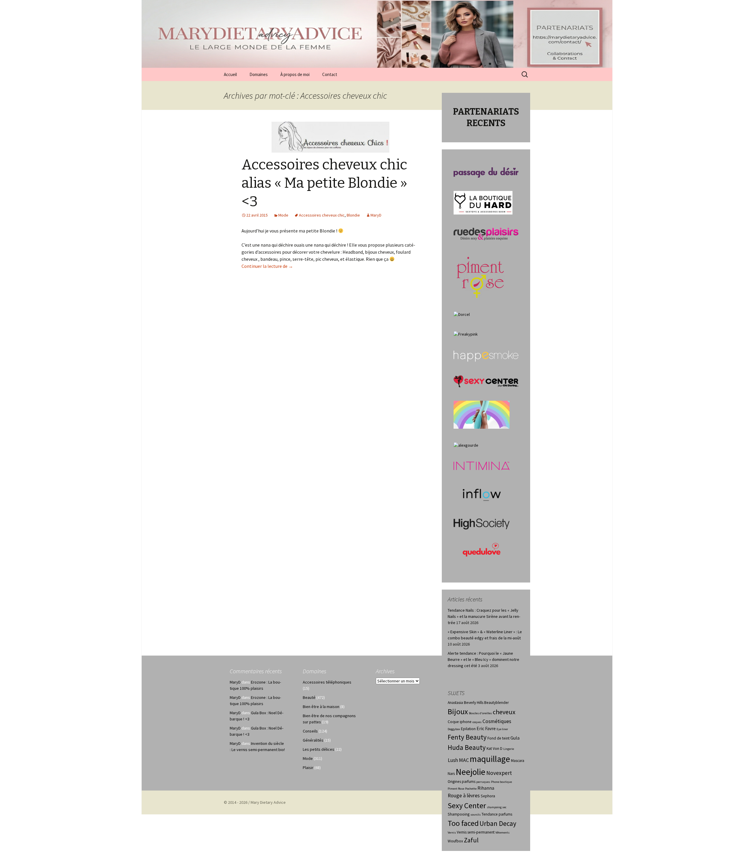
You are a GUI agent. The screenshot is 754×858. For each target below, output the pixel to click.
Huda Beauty (467, 747)
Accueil (230, 74)
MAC (464, 760)
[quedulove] (482, 549)
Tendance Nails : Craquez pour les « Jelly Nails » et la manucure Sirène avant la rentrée (484, 616)
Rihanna (485, 788)
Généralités (313, 740)
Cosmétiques (496, 721)
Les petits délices (318, 749)
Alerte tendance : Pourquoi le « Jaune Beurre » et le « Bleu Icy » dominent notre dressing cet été (483, 659)
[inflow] (482, 493)
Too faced (463, 823)
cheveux (504, 712)
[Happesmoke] (486, 356)
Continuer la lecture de (267, 266)
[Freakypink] (466, 333)
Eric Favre (486, 728)
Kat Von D (494, 748)
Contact (329, 74)
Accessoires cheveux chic (322, 215)
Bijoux (458, 711)
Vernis (452, 832)
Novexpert (499, 772)
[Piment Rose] (480, 275)
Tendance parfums (497, 814)
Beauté (309, 697)
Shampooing (458, 814)
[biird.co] (482, 414)
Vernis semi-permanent (476, 832)
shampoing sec (496, 807)
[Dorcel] (462, 314)
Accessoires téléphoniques (327, 682)
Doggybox (454, 729)
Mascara (517, 760)
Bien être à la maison (321, 706)
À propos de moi (295, 74)
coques (477, 722)
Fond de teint (498, 738)
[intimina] (482, 465)
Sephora (488, 795)
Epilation (468, 728)
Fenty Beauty (467, 737)
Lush (453, 760)
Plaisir (308, 767)
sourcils (475, 814)
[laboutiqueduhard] (483, 202)
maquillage (490, 758)
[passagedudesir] (486, 172)
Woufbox (455, 841)
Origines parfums (461, 781)
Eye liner (502, 729)
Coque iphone (460, 721)
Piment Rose (456, 789)
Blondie (353, 215)
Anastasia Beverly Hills (465, 702)
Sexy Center (467, 805)
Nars (451, 773)
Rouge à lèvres (464, 795)
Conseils (310, 731)
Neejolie (470, 771)
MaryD (376, 215)
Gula (515, 738)
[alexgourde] (466, 445)
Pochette (471, 789)
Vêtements (502, 832)
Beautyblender (496, 702)
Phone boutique (501, 782)
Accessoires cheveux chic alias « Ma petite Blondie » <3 (324, 183)
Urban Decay (497, 823)
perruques (483, 782)
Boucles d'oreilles (480, 713)
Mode (283, 215)
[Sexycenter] (486, 381)
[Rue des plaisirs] (486, 233)
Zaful (471, 840)
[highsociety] (482, 523)
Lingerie (508, 749)
